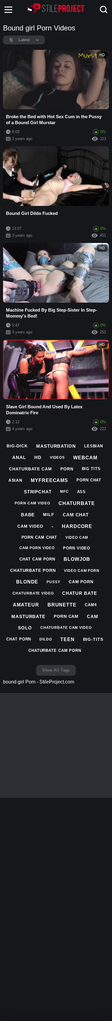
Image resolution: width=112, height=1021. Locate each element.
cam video (30, 526)
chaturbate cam (30, 468)
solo (25, 627)
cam (92, 616)
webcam (85, 457)
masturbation (56, 446)
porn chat (88, 480)
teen (67, 639)
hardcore (77, 526)
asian (15, 480)
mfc (64, 491)
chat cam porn (37, 559)
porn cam (66, 616)
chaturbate (77, 503)
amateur (26, 604)
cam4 (91, 605)
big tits (91, 468)
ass (81, 491)
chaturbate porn (33, 570)
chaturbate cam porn (54, 650)
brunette (61, 604)
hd (38, 457)
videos (57, 457)
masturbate (28, 616)
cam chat (76, 514)
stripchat (38, 491)
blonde (27, 581)
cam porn (81, 581)
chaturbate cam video (66, 628)
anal (19, 457)
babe (28, 514)
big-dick (17, 445)
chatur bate (79, 593)
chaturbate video (33, 593)
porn (66, 468)
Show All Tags (56, 670)
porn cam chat (39, 537)
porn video (76, 548)
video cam (76, 537)
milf (48, 514)
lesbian (93, 446)
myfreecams (49, 480)
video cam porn (81, 571)
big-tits (93, 639)
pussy (53, 582)
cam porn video (37, 548)
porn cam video (32, 503)
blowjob (77, 559)
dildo (45, 639)
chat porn (18, 639)
